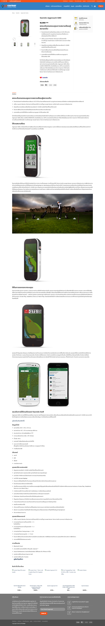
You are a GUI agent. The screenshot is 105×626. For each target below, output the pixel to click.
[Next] (35, 28)
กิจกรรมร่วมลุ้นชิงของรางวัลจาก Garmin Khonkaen (80, 607)
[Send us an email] (6, 1)
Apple (72, 6)
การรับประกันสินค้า (91, 1)
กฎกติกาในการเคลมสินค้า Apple (80, 602)
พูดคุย (84, 1)
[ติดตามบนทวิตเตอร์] (4, 1)
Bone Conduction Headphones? (80, 612)
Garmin (17, 13)
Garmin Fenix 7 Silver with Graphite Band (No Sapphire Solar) (36, 587)
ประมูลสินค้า (67, 6)
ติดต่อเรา (71, 1)
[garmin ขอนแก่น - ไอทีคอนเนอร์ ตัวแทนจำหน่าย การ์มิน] (9, 6)
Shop (13, 13)
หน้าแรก (47, 6)
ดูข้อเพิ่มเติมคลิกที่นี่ (18, 421)
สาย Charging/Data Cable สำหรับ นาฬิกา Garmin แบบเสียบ (69, 587)
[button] (93, 6)
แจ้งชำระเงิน (86, 6)
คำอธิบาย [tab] (14, 94)
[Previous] (14, 28)
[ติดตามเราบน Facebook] (1, 1)
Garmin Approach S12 (52, 586)
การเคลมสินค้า (100, 1)
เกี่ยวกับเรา (65, 1)
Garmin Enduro (85, 586)
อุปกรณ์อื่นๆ (78, 6)
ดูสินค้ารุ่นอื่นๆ (18, 559)
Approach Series (24, 13)
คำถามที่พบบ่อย (78, 1)
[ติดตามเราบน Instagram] (3, 1)
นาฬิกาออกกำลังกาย (56, 6)
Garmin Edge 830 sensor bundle (20, 586)
